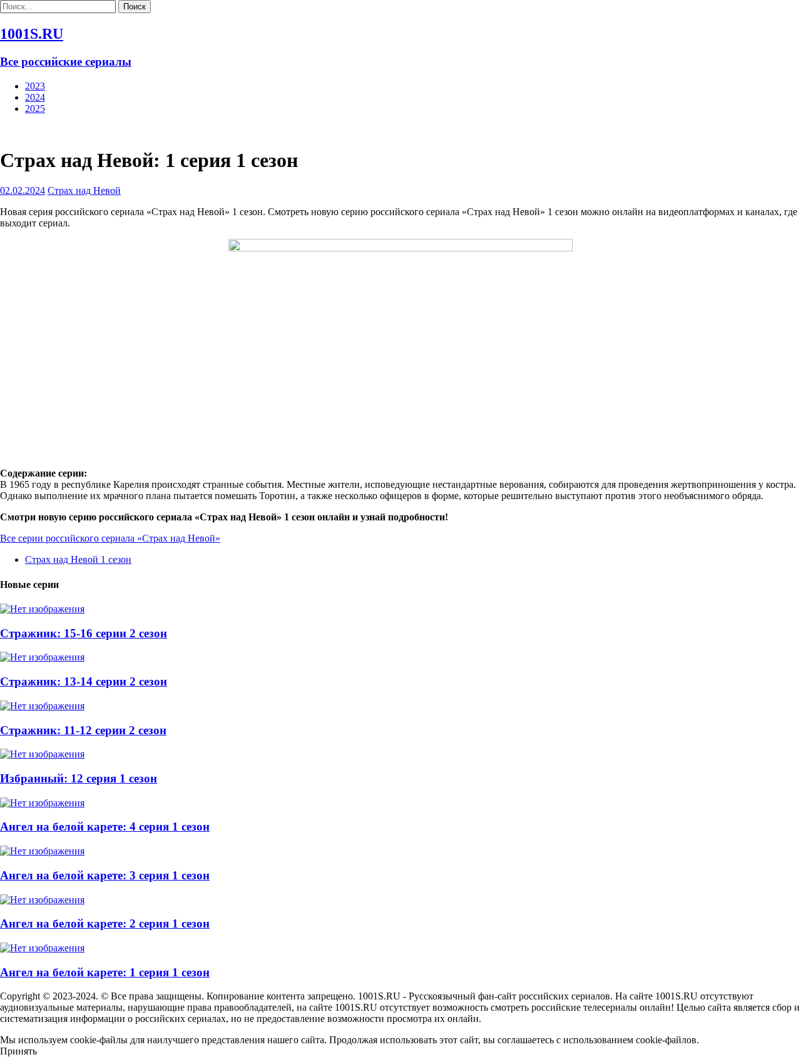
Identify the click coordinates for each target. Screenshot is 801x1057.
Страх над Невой (84, 190)
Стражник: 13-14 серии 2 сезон (83, 681)
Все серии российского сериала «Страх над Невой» (110, 538)
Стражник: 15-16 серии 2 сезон (83, 633)
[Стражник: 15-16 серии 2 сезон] (42, 609)
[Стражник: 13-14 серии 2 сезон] (42, 657)
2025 (35, 108)
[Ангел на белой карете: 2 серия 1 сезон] (42, 899)
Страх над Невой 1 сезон (78, 559)
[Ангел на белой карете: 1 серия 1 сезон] (42, 948)
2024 (35, 97)
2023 (35, 86)
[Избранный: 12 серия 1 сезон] (42, 754)
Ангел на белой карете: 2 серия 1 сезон (105, 923)
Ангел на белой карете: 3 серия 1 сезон (105, 875)
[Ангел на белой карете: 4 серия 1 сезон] (42, 802)
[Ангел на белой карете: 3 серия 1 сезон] (42, 851)
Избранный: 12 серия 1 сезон (78, 778)
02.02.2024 (22, 190)
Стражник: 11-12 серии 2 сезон (83, 730)
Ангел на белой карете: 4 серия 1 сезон (105, 826)
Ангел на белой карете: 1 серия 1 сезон (105, 972)
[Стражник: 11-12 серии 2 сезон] (42, 705)
